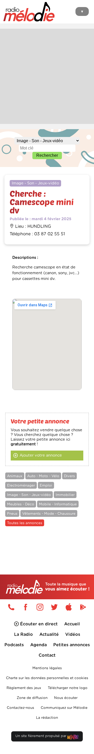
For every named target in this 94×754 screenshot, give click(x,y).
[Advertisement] (47, 76)
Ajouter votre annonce (41, 455)
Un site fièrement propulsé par (41, 736)
